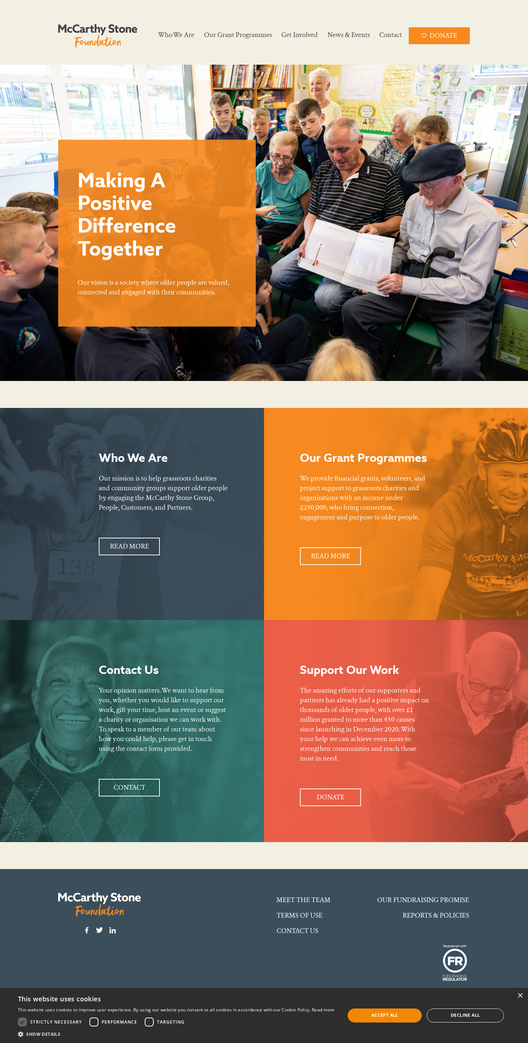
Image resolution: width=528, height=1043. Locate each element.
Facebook (86, 930)
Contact (390, 35)
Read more (129, 546)
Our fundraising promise (423, 900)
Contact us (297, 931)
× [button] (520, 995)
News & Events (349, 35)
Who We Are (176, 35)
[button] (176, 1034)
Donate (443, 35)
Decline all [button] (465, 1015)
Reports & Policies (436, 915)
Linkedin (112, 930)
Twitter (99, 930)
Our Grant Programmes (238, 35)
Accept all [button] (384, 1015)
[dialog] (264, 1015)
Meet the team (303, 900)
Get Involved (299, 35)
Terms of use (300, 915)
